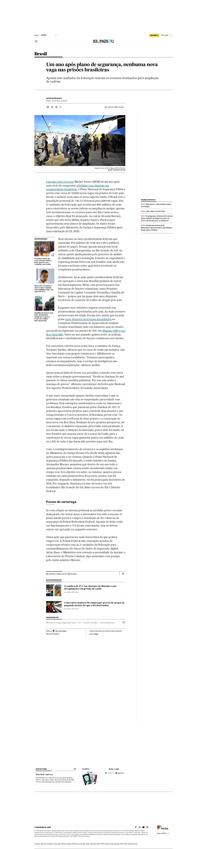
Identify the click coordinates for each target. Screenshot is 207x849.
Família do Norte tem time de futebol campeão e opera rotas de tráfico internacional (43, 317)
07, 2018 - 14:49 (59, 101)
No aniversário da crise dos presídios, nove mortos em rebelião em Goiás (43, 261)
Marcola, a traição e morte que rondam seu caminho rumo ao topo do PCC (43, 288)
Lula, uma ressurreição (155, 211)
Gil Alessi (67, 592)
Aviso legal (57, 844)
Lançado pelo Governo (60, 181)
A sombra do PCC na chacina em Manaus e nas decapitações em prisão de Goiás (90, 587)
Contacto (37, 844)
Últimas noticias (148, 200)
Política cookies (66, 844)
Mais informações (52, 634)
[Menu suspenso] (36, 41)
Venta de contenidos (47, 844)
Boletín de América (44, 774)
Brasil (40, 54)
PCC (79, 623)
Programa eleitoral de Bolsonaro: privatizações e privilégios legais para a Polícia (156, 227)
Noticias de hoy (132, 844)
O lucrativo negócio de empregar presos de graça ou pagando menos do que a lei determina (94, 604)
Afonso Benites (54, 98)
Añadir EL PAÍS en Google (116, 107)
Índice (125, 844)
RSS (121, 844)
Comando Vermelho (90, 623)
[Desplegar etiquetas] (123, 622)
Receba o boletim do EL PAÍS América (63, 574)
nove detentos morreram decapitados (88, 319)
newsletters (41, 769)
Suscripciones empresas (112, 844)
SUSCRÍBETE (154, 35)
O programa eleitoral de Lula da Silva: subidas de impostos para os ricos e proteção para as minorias (157, 218)
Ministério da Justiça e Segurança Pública (61, 623)
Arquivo (85, 769)
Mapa (87, 844)
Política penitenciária (107, 623)
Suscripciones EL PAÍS (97, 844)
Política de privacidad (78, 844)
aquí (96, 634)
